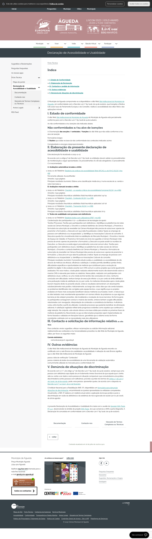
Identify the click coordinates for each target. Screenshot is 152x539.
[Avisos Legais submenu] (39, 107)
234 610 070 (23, 469)
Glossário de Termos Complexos (80, 515)
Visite (74, 44)
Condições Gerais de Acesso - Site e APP (75, 518)
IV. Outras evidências (57, 90)
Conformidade (30, 515)
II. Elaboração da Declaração (60, 83)
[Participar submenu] (116, 44)
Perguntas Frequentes (106, 471)
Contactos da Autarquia (43, 512)
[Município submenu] (48, 44)
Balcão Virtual (91, 44)
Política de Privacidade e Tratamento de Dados (29, 518)
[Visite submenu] (82, 44)
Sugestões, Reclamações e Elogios (111, 478)
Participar (107, 44)
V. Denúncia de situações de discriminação (66, 93)
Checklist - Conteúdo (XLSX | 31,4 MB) (79, 198)
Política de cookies (56, 4)
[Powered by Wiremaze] (126, 503)
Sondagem (102, 481)
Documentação (20, 93)
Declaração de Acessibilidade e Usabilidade (24, 87)
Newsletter (102, 475)
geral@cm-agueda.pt (25, 474)
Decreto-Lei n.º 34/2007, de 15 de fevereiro (64, 384)
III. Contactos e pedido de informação (64, 86)
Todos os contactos (22, 491)
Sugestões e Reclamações (21, 64)
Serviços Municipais (59, 512)
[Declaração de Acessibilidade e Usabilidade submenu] (39, 87)
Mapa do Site (17, 512)
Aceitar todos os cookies (138, 4)
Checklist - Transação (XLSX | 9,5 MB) (79, 206)
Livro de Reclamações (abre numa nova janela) (18, 506)
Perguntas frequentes (19, 68)
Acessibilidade (18, 515)
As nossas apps (17, 73)
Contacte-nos (20, 97)
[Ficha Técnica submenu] (39, 77)
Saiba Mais (70, 458)
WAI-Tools (85, 409)
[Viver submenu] (65, 44)
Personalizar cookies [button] (115, 4)
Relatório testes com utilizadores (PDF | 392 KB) (83, 218)
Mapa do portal (19, 82)
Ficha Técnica (16, 77)
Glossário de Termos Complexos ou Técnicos (27, 102)
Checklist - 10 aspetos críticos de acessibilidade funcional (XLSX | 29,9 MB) (93, 190)
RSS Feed (15, 112)
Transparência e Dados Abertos (46, 515)
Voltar (54, 437)
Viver (57, 44)
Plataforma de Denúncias (99, 518)
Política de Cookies (53, 518)
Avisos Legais (18, 108)
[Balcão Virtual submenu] (99, 44)
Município (39, 44)
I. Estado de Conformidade (60, 80)
